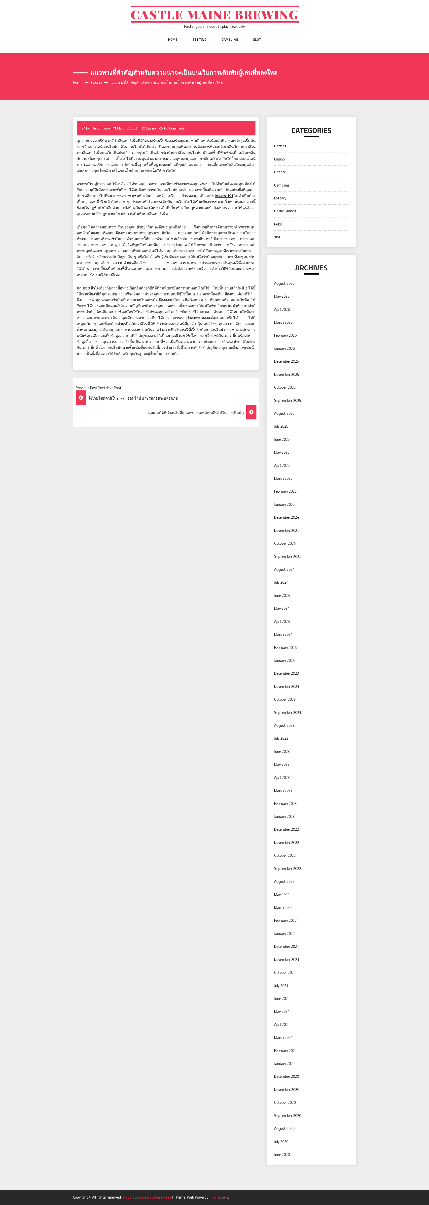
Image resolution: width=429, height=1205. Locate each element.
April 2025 (282, 465)
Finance (280, 172)
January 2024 (284, 660)
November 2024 (286, 530)
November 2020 (286, 1089)
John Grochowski (98, 128)
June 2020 (282, 1154)
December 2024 (286, 517)
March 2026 (283, 322)
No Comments (174, 128)
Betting (199, 39)
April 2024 (282, 621)
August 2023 (284, 725)
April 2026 (282, 309)
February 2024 (285, 647)
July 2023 (281, 738)
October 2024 (285, 543)
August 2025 (284, 413)
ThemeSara (218, 1197)
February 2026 (285, 335)
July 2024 (281, 582)
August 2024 (284, 569)
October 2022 (285, 855)
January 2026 (284, 348)
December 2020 (286, 1076)
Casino (151, 128)
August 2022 (284, 881)
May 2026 (281, 296)
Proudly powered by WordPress (147, 1197)
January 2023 (284, 816)
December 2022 (286, 829)
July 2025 (281, 426)
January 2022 (284, 933)
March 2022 (283, 907)
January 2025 (284, 504)
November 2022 (286, 842)
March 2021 (283, 1037)
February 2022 (285, 920)
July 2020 (281, 1141)
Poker (278, 224)
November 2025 (286, 374)
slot (257, 39)
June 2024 (282, 595)
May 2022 (281, 894)
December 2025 (286, 361)
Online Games (285, 211)
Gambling (229, 39)
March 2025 (283, 478)
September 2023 (287, 712)
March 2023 (283, 790)
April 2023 (282, 777)
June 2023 (282, 751)
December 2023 (286, 673)
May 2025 (281, 452)
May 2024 (281, 608)
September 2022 (287, 868)
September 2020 (287, 1115)
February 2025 (285, 491)
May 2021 (281, 1011)
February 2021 (285, 1050)
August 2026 (284, 283)
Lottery (280, 198)
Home (173, 39)
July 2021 (281, 985)
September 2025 (287, 400)
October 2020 (285, 1102)
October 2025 (285, 387)
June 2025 (282, 439)
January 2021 (284, 1063)
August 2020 (284, 1128)
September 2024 (287, 556)
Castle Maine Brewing (215, 14)
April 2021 (282, 1024)
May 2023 (281, 764)
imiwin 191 (224, 196)
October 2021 (285, 972)
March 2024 (283, 634)
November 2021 (286, 959)
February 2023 (285, 803)
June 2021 (282, 998)
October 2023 (285, 699)
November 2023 (286, 686)
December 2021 (286, 946)
